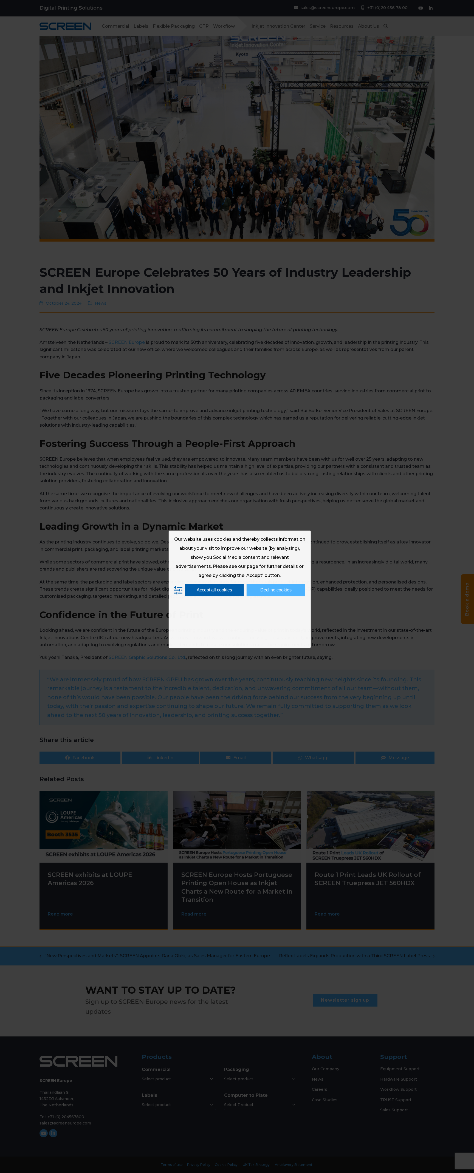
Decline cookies (276, 590)
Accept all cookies (214, 590)
